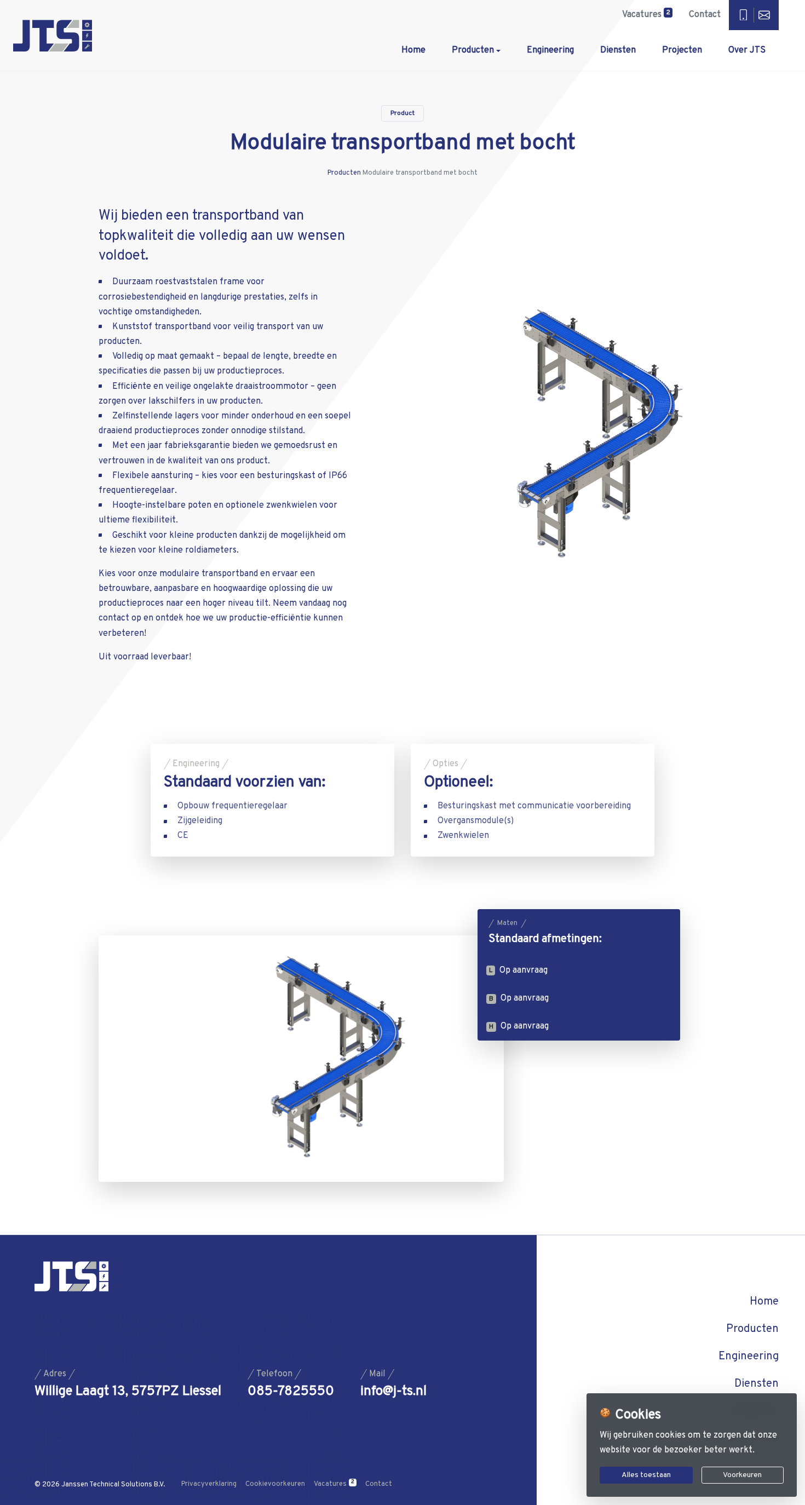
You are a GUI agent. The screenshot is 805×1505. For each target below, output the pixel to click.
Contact (705, 14)
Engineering (550, 50)
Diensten (618, 50)
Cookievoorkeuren (275, 1484)
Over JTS (747, 50)
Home (413, 50)
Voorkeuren (742, 1475)
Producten (473, 50)
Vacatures (646, 14)
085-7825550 (291, 1392)
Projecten (682, 50)
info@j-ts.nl (393, 1392)
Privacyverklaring (209, 1484)
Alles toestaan (646, 1475)
